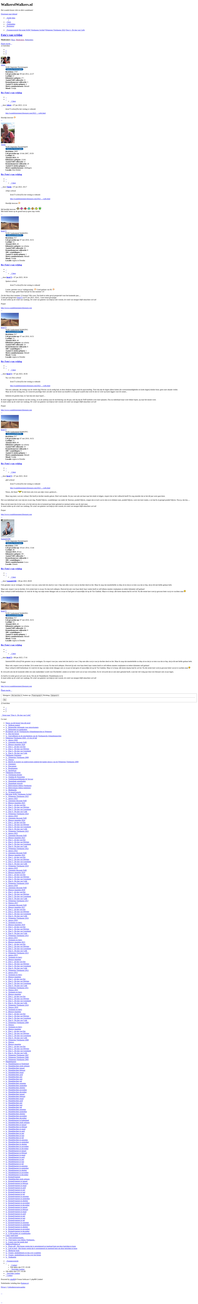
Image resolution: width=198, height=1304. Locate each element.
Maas (13, 40)
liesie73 (3, 231)
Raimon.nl (25, 1283)
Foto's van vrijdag (11, 34)
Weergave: (7, 695)
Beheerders (29, 40)
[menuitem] (8, 22)
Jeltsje (3, 65)
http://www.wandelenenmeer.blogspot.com (16, 308)
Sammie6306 (5, 539)
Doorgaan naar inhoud (9, 14)
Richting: (46, 695)
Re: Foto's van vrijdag (11, 92)
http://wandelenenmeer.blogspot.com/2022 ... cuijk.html (26, 113)
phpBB (12, 1279)
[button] (6, 50)
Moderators (20, 40)
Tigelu (3, 145)
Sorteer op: (27, 695)
